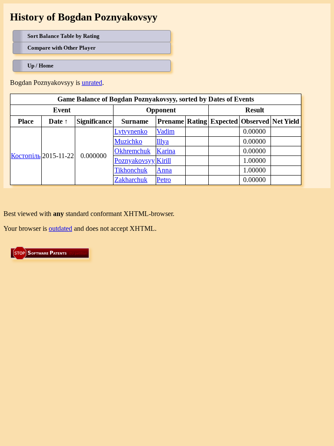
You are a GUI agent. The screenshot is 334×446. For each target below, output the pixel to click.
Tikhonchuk (130, 170)
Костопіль (25, 155)
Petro (164, 179)
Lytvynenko (130, 131)
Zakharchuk (130, 179)
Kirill (164, 160)
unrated (92, 82)
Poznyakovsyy (134, 160)
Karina (166, 151)
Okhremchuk (132, 151)
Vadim (165, 131)
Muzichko (128, 141)
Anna (164, 170)
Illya (163, 141)
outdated (60, 228)
